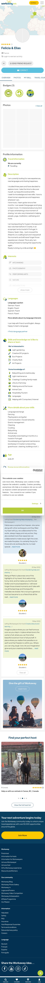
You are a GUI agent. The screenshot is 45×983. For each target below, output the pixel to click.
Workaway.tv (6, 887)
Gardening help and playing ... (23, 519)
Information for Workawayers (11, 859)
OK (22, 510)
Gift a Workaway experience (11, 868)
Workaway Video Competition (12, 893)
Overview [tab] (6, 78)
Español (4, 950)
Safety (3, 915)
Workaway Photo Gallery (10, 884)
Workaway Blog (7, 882)
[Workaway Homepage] (9, 2)
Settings (35, 503)
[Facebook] (4, 968)
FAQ (2, 918)
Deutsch (4, 944)
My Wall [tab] (27, 78)
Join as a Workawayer (8, 862)
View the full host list (22, 805)
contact (23, 70)
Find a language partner (17, 331)
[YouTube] (11, 968)
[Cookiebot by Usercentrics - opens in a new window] (32, 470)
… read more (15, 547)
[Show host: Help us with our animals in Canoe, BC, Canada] (22, 763)
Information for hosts (8, 856)
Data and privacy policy (9, 930)
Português (5, 952)
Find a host (5, 853)
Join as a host (5, 865)
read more (22, 689)
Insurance (4, 921)
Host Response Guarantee (10, 924)
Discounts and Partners (9, 871)
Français (4, 947)
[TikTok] (25, 968)
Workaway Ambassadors (10, 896)
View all (39, 106)
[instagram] (18, 968)
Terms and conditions (8, 927)
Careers (4, 933)
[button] (18, 798)
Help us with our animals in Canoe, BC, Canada (20, 791)
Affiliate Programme (8, 899)
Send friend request (22, 63)
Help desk (5, 913)
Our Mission (5, 902)
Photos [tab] (17, 78)
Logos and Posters (8, 890)
